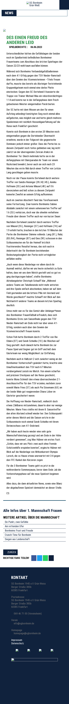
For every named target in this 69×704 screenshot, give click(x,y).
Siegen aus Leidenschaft (17, 539)
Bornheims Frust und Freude (19, 530)
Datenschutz (17, 643)
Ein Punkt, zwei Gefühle (16, 521)
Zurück (11, 552)
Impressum (16, 640)
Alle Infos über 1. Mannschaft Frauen (33, 511)
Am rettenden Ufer (14, 526)
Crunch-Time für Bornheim (18, 534)
